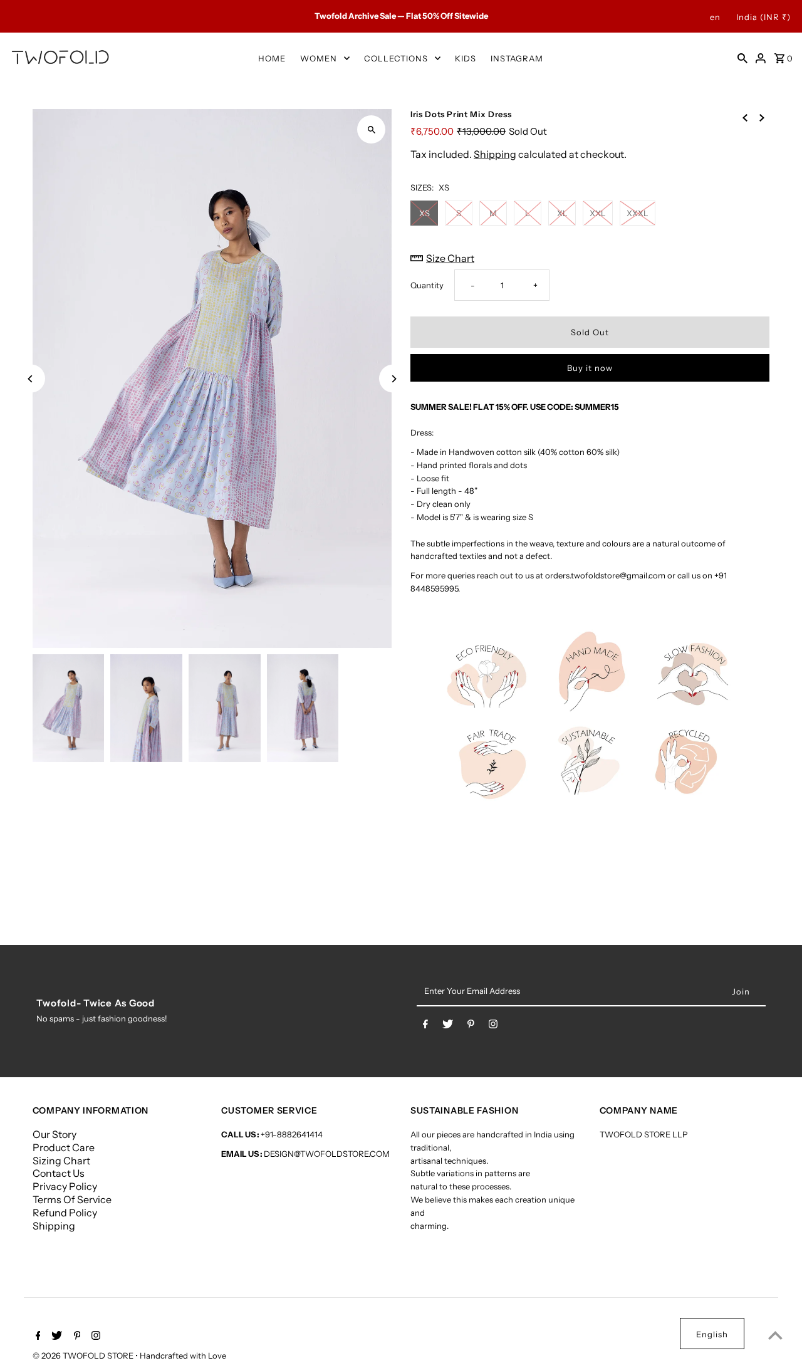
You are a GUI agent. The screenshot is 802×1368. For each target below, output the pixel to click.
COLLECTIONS (396, 58)
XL (562, 213)
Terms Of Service (72, 1199)
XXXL (637, 213)
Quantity (427, 285)
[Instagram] (493, 1026)
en (715, 17)
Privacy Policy (65, 1186)
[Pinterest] (470, 1026)
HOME (272, 58)
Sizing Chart (61, 1160)
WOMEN (318, 58)
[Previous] (31, 379)
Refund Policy (65, 1212)
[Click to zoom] (371, 129)
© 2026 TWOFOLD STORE (84, 1355)
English (712, 1334)
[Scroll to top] (775, 1335)
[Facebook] (425, 1026)
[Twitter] (447, 1026)
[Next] (393, 379)
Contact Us (59, 1173)
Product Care (64, 1147)
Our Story (54, 1134)
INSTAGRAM (517, 58)
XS (424, 213)
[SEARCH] (742, 57)
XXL (598, 213)
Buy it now (590, 368)
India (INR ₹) (763, 17)
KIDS (465, 58)
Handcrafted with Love (183, 1355)
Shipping (495, 154)
